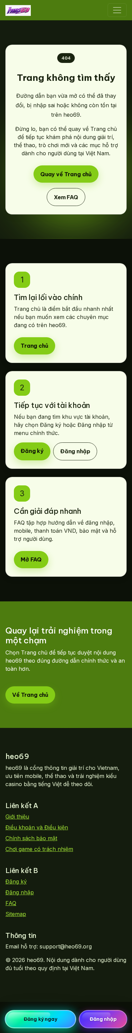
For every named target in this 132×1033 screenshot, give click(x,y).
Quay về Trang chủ (66, 174)
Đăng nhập (75, 451)
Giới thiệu (17, 816)
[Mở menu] (117, 10)
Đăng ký (32, 451)
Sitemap (15, 914)
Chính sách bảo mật (31, 838)
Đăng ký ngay (40, 1019)
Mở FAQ (31, 559)
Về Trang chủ (30, 694)
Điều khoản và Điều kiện (36, 827)
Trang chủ (34, 346)
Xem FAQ (66, 197)
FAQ (10, 903)
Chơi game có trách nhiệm (39, 849)
